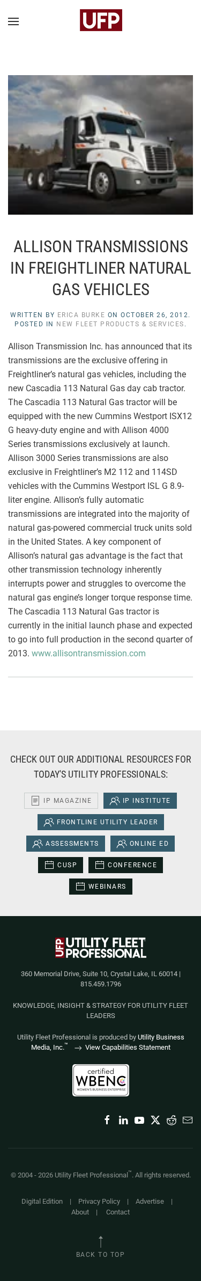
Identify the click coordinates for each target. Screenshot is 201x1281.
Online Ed (149, 843)
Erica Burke (81, 315)
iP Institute (147, 800)
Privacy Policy (99, 1201)
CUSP (67, 865)
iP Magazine (67, 800)
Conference (132, 865)
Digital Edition (42, 1201)
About (80, 1212)
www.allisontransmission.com (89, 653)
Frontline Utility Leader (107, 822)
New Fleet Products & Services (120, 324)
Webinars (107, 886)
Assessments (72, 843)
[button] (13, 21)
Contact (118, 1212)
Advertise (150, 1201)
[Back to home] (100, 21)
